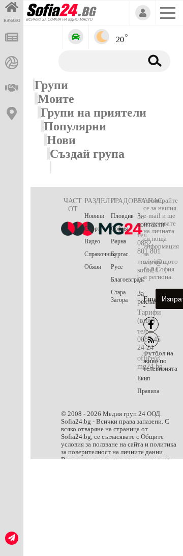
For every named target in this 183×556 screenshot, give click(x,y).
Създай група (87, 153)
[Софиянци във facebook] (151, 324)
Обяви (92, 266)
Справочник (97, 254)
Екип (143, 378)
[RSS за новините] (151, 339)
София (119, 228)
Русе (117, 266)
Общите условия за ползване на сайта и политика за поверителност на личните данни (118, 444)
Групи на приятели (93, 112)
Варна (118, 241)
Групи (51, 85)
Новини (94, 215)
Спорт (92, 228)
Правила (148, 391)
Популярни (75, 126)
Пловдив (122, 215)
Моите (56, 98)
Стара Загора (119, 296)
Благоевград (124, 279)
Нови (61, 140)
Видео (92, 241)
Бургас (119, 254)
